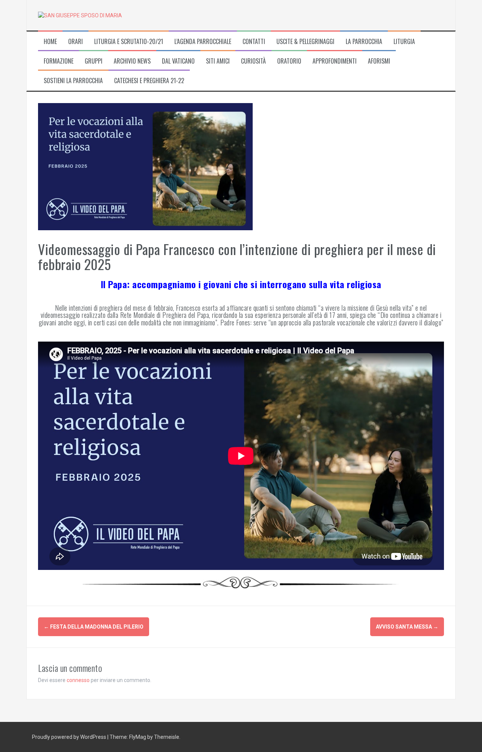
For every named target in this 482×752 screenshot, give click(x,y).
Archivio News (132, 61)
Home (50, 41)
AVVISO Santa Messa (407, 627)
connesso (78, 680)
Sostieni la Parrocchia (73, 80)
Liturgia (404, 41)
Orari (75, 41)
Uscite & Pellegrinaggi (305, 41)
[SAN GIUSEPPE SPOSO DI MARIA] (80, 15)
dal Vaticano (178, 61)
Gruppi (93, 61)
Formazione (58, 61)
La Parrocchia (364, 41)
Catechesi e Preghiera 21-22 (149, 80)
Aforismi (379, 61)
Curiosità (253, 61)
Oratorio (289, 61)
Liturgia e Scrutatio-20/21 (128, 41)
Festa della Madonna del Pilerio (93, 627)
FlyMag (137, 737)
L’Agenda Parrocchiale (202, 41)
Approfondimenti (335, 61)
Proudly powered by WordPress (69, 737)
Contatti (254, 41)
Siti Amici (218, 61)
